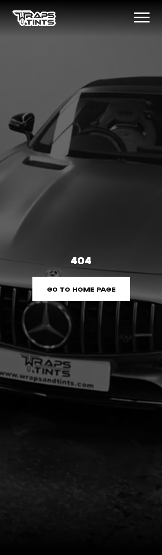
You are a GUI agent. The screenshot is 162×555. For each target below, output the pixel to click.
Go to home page (81, 289)
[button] (142, 18)
